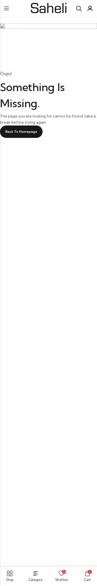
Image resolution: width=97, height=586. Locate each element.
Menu (6, 8)
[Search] (79, 8)
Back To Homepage (21, 132)
